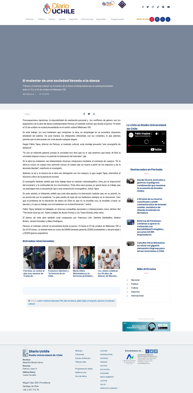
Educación (104, 369)
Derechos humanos (109, 388)
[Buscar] (162, 19)
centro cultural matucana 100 (50, 301)
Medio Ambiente (107, 377)
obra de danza (70, 301)
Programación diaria (84, 369)
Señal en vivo (81, 372)
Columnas (79, 354)
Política (41, 19)
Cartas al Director (82, 358)
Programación (117, 19)
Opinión (62, 19)
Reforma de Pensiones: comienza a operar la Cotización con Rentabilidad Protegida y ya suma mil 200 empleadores (150, 228)
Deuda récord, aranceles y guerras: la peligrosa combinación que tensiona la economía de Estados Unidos (151, 185)
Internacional (87, 19)
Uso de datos (81, 376)
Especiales (101, 19)
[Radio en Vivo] (151, 19)
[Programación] (157, 19)
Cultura (51, 19)
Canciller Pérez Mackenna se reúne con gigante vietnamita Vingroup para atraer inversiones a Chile (151, 246)
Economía (104, 373)
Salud (103, 384)
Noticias (29, 19)
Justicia (103, 381)
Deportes (73, 19)
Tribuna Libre (80, 362)
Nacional (135, 280)
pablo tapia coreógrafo (87, 301)
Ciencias (103, 362)
